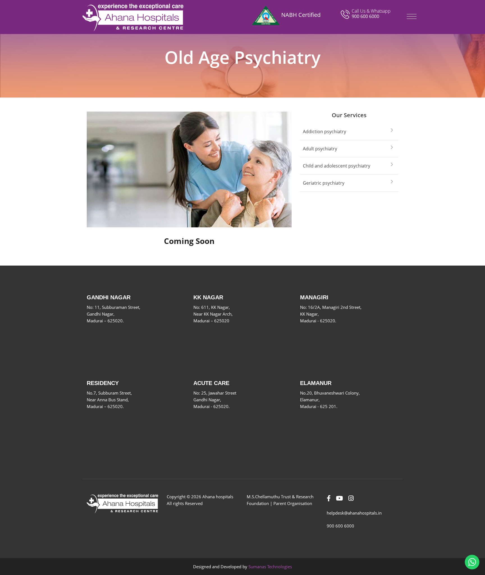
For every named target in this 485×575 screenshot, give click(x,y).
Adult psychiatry (320, 149)
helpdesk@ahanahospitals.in (354, 513)
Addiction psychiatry (324, 131)
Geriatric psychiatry (323, 183)
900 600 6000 (365, 16)
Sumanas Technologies (270, 566)
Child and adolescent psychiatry (336, 166)
